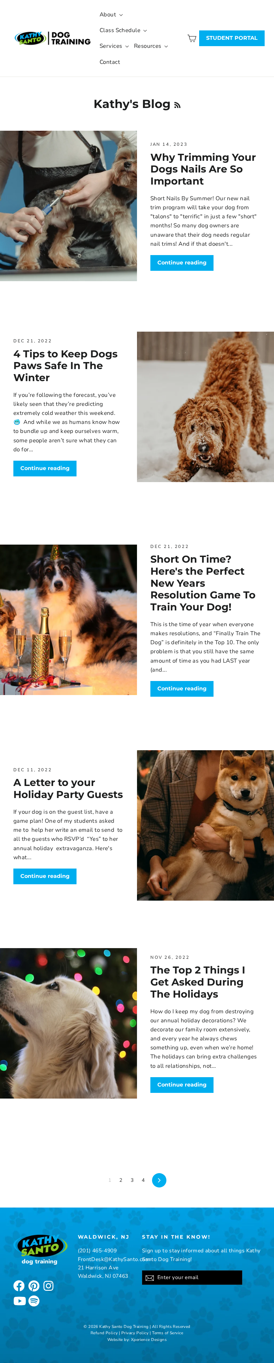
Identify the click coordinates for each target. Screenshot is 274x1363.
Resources (148, 46)
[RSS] (177, 104)
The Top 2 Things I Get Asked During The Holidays (197, 982)
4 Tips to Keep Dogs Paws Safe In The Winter (65, 365)
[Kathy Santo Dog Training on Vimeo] (33, 1300)
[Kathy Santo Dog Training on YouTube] (18, 1300)
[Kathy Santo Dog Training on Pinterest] (33, 1285)
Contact (110, 62)
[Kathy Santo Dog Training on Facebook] (18, 1285)
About (109, 14)
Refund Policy (104, 1333)
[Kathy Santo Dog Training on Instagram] (48, 1285)
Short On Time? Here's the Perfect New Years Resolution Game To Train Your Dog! (203, 583)
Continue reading (182, 262)
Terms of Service (167, 1333)
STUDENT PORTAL (232, 38)
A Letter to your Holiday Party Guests (68, 788)
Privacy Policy (135, 1333)
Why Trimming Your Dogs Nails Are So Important (203, 169)
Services (112, 46)
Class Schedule (121, 30)
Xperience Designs (149, 1339)
